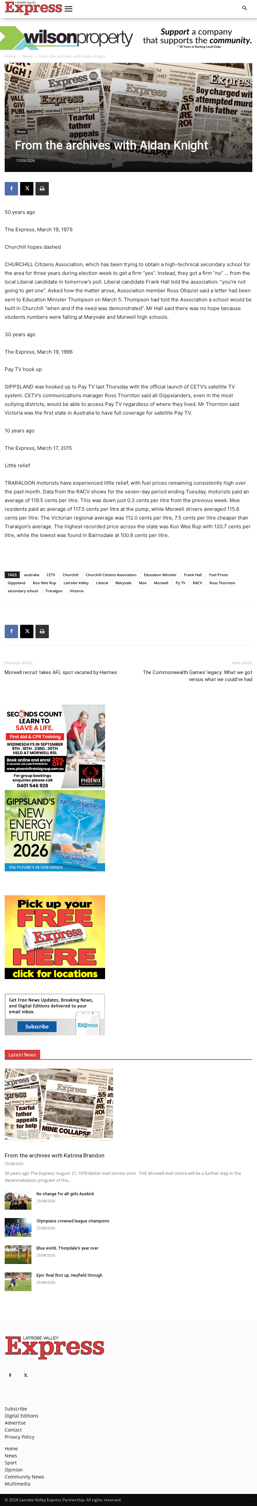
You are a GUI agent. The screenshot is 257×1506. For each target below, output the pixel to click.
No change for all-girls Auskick (65, 1194)
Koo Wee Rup (44, 582)
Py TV (180, 582)
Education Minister (160, 574)
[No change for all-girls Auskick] (18, 1200)
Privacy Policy (19, 1437)
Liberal (102, 582)
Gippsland (16, 582)
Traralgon (54, 590)
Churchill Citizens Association (111, 574)
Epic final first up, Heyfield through (69, 1275)
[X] (26, 188)
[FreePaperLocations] (55, 977)
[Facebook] (11, 188)
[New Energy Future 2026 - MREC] (55, 872)
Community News (24, 1476)
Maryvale (123, 582)
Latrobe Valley (76, 582)
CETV (51, 574)
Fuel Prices (218, 574)
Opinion (14, 1469)
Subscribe (16, 1408)
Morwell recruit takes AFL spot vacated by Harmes (61, 672)
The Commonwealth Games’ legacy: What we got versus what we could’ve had (197, 675)
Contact (13, 1430)
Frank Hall (193, 574)
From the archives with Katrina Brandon (54, 1155)
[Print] (42, 188)
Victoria (76, 590)
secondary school (23, 590)
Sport (11, 1462)
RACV (197, 582)
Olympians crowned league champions (72, 1221)
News (27, 56)
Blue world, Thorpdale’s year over (67, 1248)
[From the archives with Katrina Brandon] (128, 1108)
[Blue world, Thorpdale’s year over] (18, 1254)
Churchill (70, 574)
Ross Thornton (222, 582)
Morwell (161, 582)
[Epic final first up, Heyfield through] (18, 1281)
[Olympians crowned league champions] (18, 1227)
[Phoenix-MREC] (55, 786)
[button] (68, 9)
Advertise (15, 1423)
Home (10, 56)
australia (31, 574)
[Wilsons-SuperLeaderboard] (128, 38)
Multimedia (17, 1484)
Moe (143, 582)
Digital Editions (21, 1415)
